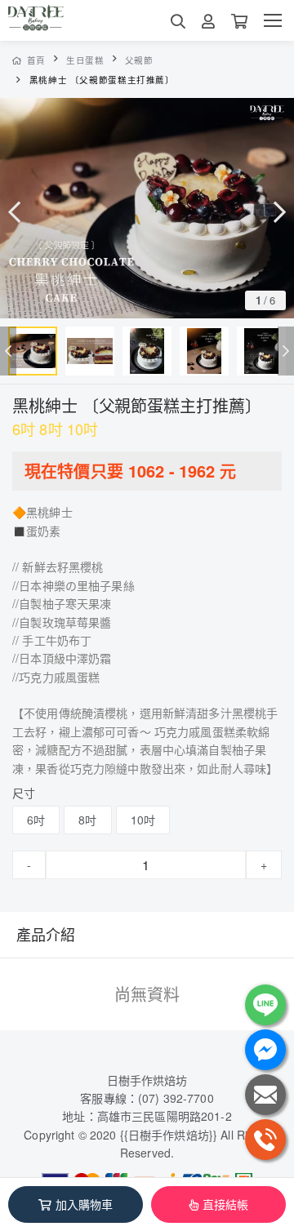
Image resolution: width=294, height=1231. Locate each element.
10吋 (143, 819)
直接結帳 (226, 1204)
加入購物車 (85, 1204)
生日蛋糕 (85, 60)
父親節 (139, 60)
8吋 (87, 819)
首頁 (36, 60)
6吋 (36, 819)
